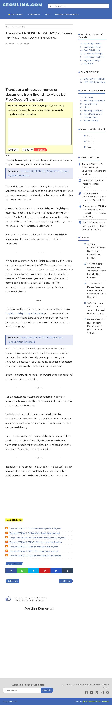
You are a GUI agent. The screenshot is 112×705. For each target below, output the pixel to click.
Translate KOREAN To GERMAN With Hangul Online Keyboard (35, 533)
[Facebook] (86, 693)
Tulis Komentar (23, 43)
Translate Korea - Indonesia (98, 701)
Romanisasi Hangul (93, 53)
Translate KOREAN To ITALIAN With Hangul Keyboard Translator (35, 556)
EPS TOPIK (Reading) (94, 79)
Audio (88, 136)
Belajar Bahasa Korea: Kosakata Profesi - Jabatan (93, 183)
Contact (79, 684)
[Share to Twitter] (33, 570)
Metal (86, 107)
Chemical (88, 97)
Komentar (10, 43)
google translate (14, 564)
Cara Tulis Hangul (92, 50)
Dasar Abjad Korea (92, 43)
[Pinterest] (97, 693)
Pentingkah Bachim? (94, 57)
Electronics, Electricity (94, 100)
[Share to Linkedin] (56, 570)
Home (64, 684)
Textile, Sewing (91, 120)
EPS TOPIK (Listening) (94, 82)
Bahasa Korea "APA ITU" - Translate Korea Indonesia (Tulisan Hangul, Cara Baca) (96, 326)
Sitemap (106, 688)
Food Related (90, 104)
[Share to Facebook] (11, 570)
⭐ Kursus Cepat (15, 15)
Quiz (47, 15)
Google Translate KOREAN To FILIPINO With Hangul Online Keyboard (37, 538)
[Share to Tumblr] (67, 570)
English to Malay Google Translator (24, 313)
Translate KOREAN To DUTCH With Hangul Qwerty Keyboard (34, 551)
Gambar (90, 141)
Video (88, 147)
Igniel (85, 701)
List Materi (89, 63)
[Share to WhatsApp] (22, 570)
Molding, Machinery (93, 111)
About (71, 684)
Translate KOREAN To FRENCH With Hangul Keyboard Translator (36, 542)
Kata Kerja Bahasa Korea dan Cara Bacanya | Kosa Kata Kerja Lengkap (94, 225)
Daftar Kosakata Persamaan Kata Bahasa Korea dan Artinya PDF (94, 196)
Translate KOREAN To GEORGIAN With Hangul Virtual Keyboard (35, 529)
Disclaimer (89, 684)
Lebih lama (65, 581)
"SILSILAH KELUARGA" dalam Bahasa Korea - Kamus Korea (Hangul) (96, 251)
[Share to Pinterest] (44, 570)
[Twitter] (91, 693)
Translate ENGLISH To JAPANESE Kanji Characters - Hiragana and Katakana (94, 169)
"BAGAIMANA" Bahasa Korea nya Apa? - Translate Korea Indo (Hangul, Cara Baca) (96, 290)
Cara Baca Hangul (92, 47)
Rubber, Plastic (91, 117)
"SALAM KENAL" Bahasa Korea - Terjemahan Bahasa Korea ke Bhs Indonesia (96, 271)
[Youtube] (107, 693)
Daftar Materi (34, 15)
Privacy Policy (101, 684)
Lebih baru (13, 581)
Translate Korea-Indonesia (67, 15)
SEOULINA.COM (23, 5)
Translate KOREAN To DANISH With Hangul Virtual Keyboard (34, 547)
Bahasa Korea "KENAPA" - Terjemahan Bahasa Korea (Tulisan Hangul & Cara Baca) (94, 211)
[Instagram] (102, 693)
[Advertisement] (39, 65)
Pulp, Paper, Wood (93, 114)
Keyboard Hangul (92, 60)
